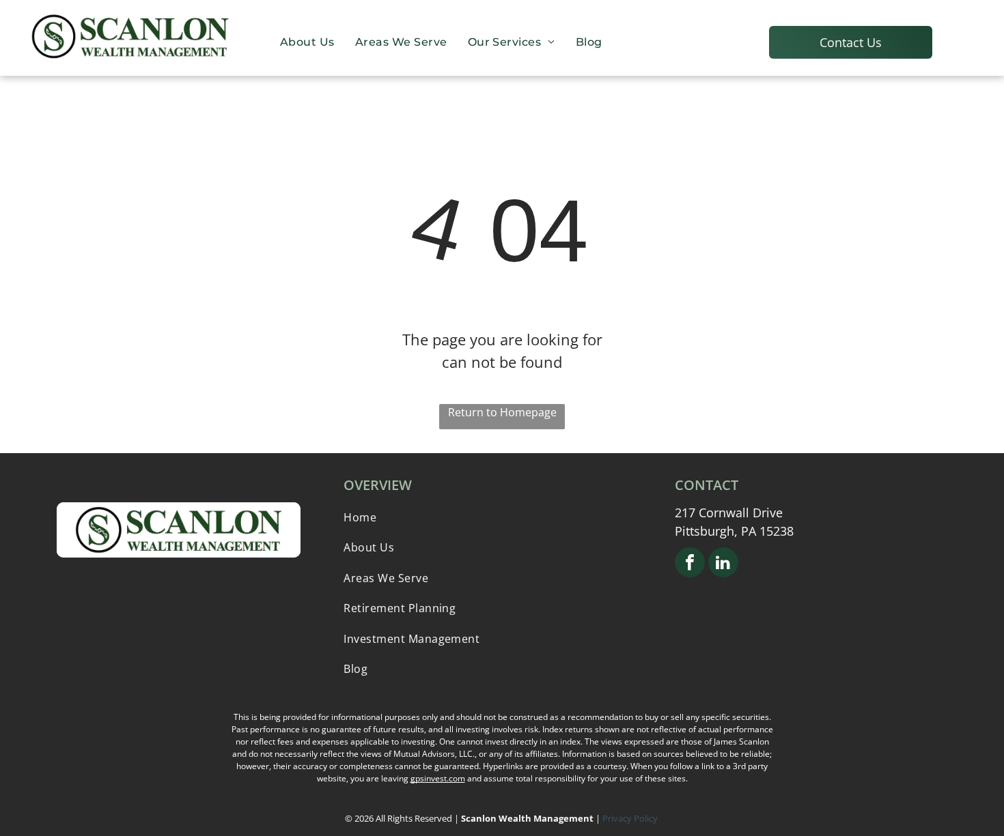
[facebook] (690, 564)
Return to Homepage (502, 412)
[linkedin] (723, 564)
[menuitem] (307, 41)
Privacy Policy (631, 818)
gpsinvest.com (437, 778)
